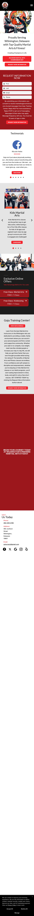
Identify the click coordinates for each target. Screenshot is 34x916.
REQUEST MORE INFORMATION (17, 388)
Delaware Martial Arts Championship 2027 (17, 59)
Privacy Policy (12, 905)
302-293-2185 (9, 523)
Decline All (24, 909)
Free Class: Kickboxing (14, 302)
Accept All (10, 909)
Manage (17, 913)
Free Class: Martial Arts (14, 293)
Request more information (17, 64)
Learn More (17, 242)
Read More (17, 172)
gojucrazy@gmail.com (11, 544)
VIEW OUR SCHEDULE (17, 326)
